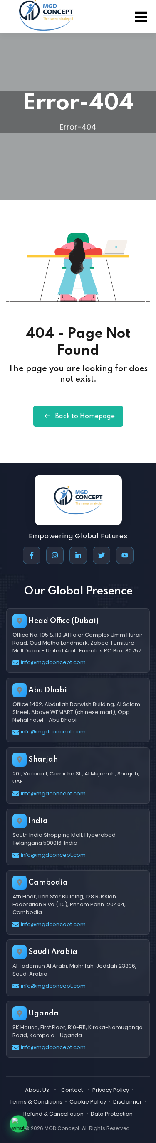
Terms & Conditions (36, 1102)
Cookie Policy (87, 1102)
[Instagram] (55, 555)
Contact (72, 1090)
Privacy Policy (110, 1090)
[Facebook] (31, 555)
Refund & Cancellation (53, 1114)
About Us (37, 1090)
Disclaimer (127, 1102)
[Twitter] (101, 555)
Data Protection (112, 1114)
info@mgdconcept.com (53, 662)
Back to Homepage (85, 416)
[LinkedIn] (78, 555)
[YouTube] (125, 555)
